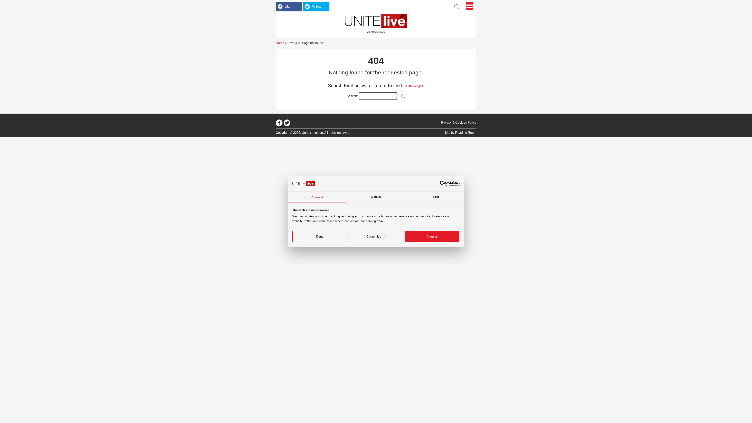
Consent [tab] (317, 197)
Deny (319, 236)
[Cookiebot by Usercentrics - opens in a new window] (443, 184)
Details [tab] (376, 196)
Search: (352, 96)
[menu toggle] (469, 6)
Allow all (432, 236)
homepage (412, 85)
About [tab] (434, 196)
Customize (373, 236)
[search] (456, 6)
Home (280, 43)
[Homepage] (376, 21)
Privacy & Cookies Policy (458, 122)
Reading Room (465, 132)
